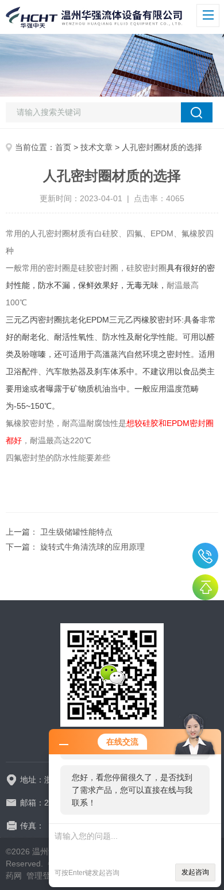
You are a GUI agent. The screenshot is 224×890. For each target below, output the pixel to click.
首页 (63, 147)
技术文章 (96, 147)
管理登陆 (42, 875)
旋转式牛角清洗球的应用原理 (92, 546)
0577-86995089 (205, 556)
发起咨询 (195, 872)
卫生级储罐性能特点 (76, 531)
